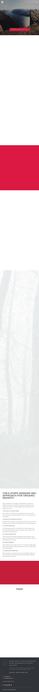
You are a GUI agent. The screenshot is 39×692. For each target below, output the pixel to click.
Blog (26, 672)
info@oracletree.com (8, 678)
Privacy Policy (12, 672)
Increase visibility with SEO (19, 29)
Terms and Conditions (20, 672)
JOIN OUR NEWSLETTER (8, 681)
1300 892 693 (6, 676)
